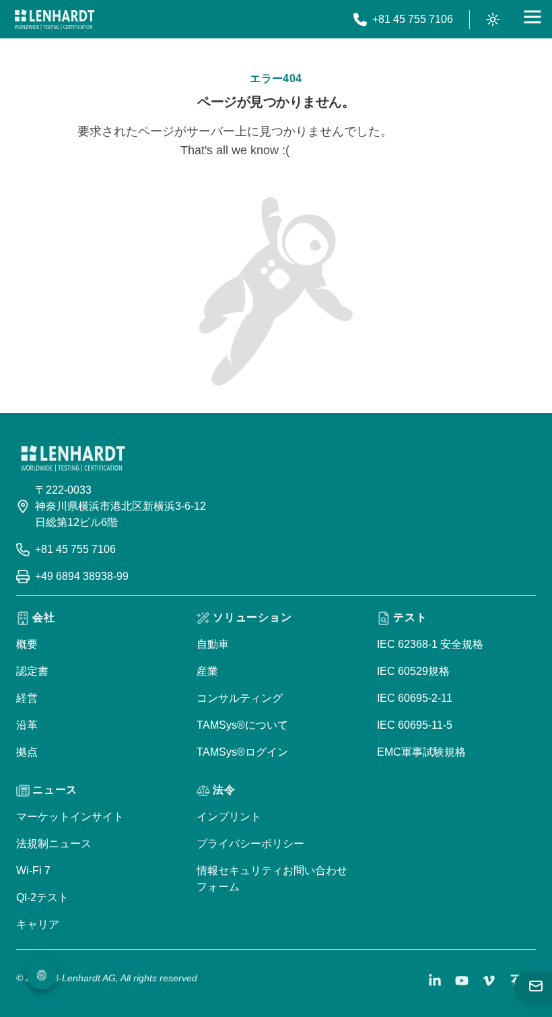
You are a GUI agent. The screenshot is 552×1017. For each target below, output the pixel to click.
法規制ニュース (54, 843)
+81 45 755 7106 (75, 549)
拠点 (27, 752)
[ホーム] (54, 19)
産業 (207, 671)
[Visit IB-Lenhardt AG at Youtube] (462, 980)
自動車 (213, 644)
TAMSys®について (242, 725)
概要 (27, 644)
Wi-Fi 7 (33, 870)
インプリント (229, 816)
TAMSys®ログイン (242, 752)
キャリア (37, 924)
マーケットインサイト (70, 816)
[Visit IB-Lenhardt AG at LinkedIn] (435, 980)
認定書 (32, 671)
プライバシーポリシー (250, 843)
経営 (27, 698)
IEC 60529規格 (413, 671)
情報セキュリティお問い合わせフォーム (272, 878)
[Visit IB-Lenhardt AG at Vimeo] (488, 980)
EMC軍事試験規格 (421, 752)
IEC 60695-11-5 (414, 725)
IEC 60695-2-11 (414, 698)
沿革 (27, 725)
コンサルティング (240, 698)
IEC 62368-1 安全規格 (430, 644)
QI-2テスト (42, 897)
